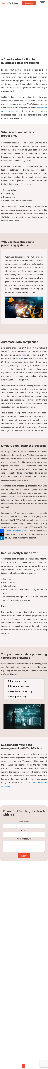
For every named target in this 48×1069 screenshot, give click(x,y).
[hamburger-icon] (42, 3)
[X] (2, 534)
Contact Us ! (29, 3)
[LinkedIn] (2, 538)
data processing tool (17, 531)
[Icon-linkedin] (23, 1066)
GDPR (21, 358)
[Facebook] (2, 531)
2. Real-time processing (19, 686)
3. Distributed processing (20, 691)
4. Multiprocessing (17, 696)
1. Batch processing (17, 681)
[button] (24, 681)
